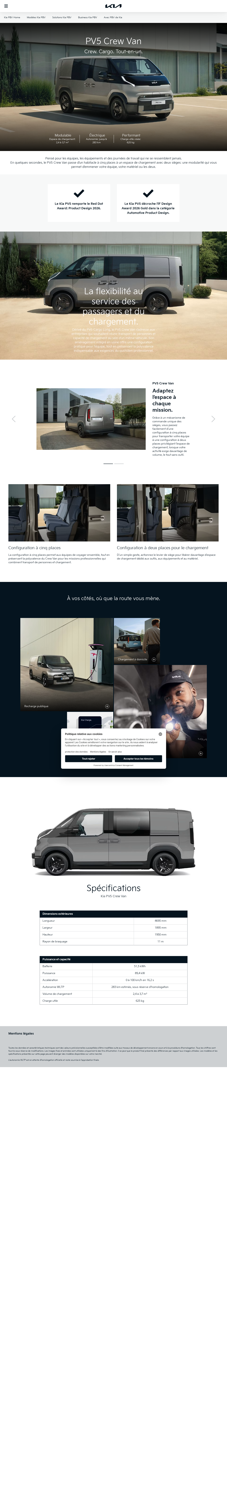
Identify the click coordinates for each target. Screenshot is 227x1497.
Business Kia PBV (87, 17)
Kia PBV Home (12, 17)
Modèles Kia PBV (36, 17)
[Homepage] (113, 6)
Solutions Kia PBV (61, 17)
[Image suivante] (213, 419)
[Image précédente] (13, 419)
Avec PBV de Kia (113, 17)
